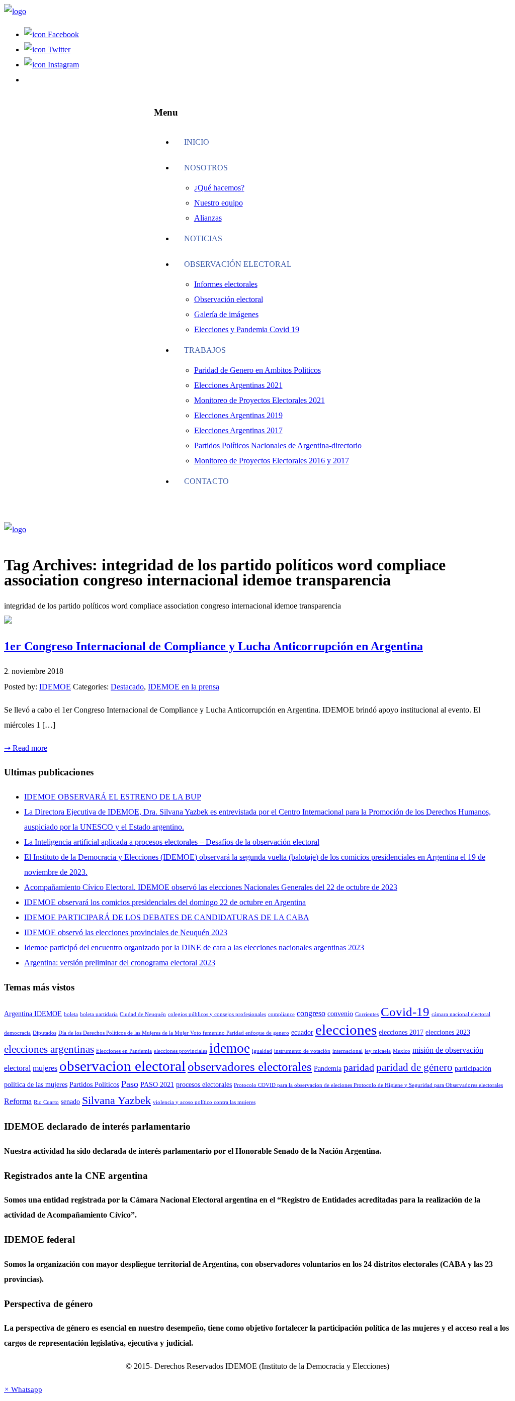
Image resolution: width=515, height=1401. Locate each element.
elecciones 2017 (401, 1032)
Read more (25, 748)
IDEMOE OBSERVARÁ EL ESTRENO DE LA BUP (112, 796)
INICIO (196, 142)
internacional (347, 1051)
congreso (311, 1013)
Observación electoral (238, 264)
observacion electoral (122, 1066)
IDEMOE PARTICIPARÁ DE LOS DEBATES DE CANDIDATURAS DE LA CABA (166, 917)
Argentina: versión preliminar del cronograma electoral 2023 (119, 962)
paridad (359, 1067)
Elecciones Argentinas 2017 (238, 430)
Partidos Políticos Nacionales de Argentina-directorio (278, 445)
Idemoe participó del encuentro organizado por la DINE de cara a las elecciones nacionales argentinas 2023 (194, 947)
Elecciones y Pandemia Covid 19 (246, 329)
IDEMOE (55, 686)
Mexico (401, 1051)
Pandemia (327, 1068)
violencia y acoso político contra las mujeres (204, 1102)
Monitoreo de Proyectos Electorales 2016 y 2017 (271, 460)
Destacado (127, 686)
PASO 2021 (157, 1084)
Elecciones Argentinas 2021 (238, 385)
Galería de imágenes (226, 314)
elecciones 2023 (447, 1032)
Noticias (203, 238)
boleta (71, 1014)
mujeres (45, 1068)
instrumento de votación (302, 1051)
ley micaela (378, 1051)
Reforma (18, 1101)
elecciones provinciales (180, 1051)
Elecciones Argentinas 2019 (238, 415)
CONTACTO (206, 481)
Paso (129, 1084)
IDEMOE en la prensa (183, 686)
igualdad (262, 1051)
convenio (340, 1014)
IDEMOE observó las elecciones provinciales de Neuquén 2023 (125, 932)
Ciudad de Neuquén (143, 1014)
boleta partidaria (99, 1014)
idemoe (229, 1048)
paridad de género (414, 1067)
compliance (281, 1014)
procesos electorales (204, 1084)
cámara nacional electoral (461, 1014)
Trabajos (205, 350)
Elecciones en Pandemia (124, 1051)
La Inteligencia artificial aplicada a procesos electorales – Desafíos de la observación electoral (171, 842)
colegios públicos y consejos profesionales (217, 1014)
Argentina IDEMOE (33, 1014)
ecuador (302, 1032)
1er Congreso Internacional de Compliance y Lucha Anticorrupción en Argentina (213, 646)
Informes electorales (226, 284)
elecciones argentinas (49, 1049)
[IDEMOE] (15, 11)
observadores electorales (250, 1066)
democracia (17, 1033)
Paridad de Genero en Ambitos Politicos (257, 370)
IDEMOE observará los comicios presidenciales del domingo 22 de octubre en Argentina (165, 902)
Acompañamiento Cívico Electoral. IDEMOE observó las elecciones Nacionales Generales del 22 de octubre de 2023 (210, 887)
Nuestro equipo (218, 202)
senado (70, 1102)
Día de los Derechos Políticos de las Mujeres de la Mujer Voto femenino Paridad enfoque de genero (173, 1033)
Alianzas (208, 218)
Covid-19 (405, 1012)
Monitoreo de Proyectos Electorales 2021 (259, 400)
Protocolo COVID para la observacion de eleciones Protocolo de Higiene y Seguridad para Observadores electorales (368, 1085)
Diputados (44, 1033)
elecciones (346, 1030)
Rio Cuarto (46, 1102)
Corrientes (367, 1014)
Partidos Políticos (94, 1084)
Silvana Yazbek (116, 1100)
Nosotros (206, 167)
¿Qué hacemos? (219, 187)
